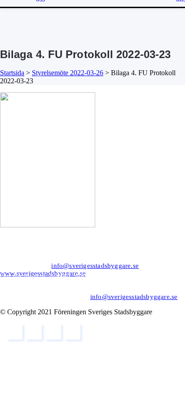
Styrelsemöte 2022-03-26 (67, 73)
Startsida (12, 73)
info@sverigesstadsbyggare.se (95, 265)
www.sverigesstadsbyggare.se (43, 273)
